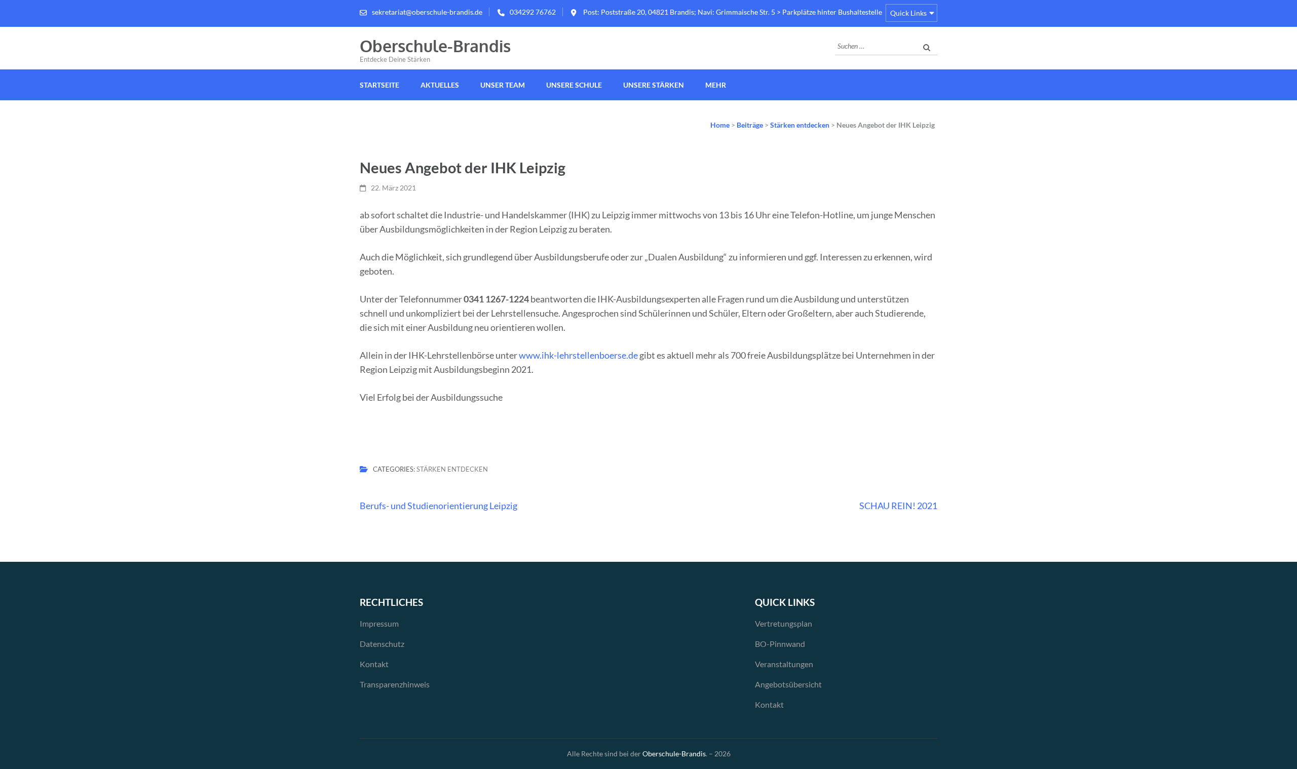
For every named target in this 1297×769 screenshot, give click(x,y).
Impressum (379, 623)
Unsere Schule (574, 85)
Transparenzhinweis (395, 684)
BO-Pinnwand (780, 643)
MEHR (715, 85)
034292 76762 (533, 12)
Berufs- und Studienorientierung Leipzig (438, 505)
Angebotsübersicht (788, 684)
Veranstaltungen (784, 664)
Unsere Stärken (653, 85)
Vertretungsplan (783, 623)
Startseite (379, 85)
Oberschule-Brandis (435, 45)
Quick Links (908, 13)
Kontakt (374, 664)
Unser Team (502, 85)
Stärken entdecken (452, 469)
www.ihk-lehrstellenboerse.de (578, 355)
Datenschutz (382, 643)
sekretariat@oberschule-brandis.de (427, 12)
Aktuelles (440, 85)
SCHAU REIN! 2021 (898, 505)
